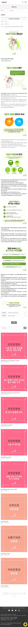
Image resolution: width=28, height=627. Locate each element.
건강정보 (11, 10)
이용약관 (12, 607)
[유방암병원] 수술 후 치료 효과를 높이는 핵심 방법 (10, 360)
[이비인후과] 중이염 (4, 585)
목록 (14, 322)
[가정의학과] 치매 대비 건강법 (13, 312)
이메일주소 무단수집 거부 (6, 607)
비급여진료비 (23, 607)
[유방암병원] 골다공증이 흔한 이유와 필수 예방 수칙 (10, 392)
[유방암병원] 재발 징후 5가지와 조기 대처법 (9, 489)
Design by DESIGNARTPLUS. (6, 624)
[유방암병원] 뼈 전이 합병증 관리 (7, 425)
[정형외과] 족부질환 (11, 315)
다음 (13, 596)
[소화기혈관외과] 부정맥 (5, 553)
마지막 (15, 596)
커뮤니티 (2, 10)
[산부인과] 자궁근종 (4, 521)
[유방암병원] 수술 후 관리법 (6, 457)
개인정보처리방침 (17, 607)
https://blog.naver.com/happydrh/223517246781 (13, 26)
